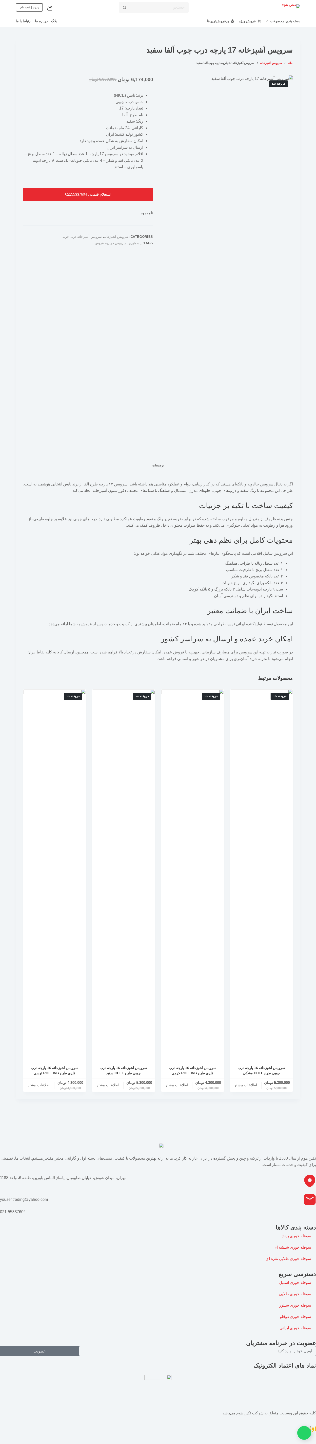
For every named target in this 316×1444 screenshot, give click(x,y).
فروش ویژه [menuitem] (247, 21)
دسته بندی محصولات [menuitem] (285, 21)
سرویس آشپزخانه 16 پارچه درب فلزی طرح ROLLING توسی (54, 1070)
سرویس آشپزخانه (116, 237)
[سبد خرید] (50, 8)
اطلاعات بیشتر (245, 1085)
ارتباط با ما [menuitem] (24, 21)
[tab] (158, 465)
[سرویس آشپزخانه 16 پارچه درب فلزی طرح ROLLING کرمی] (192, 874)
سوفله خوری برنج (296, 1236)
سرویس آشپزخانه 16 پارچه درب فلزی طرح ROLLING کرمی (192, 1070)
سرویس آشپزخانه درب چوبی (82, 237)
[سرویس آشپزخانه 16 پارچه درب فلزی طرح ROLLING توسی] (54, 874)
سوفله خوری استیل (295, 1282)
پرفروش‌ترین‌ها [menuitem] (218, 21)
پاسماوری (134, 243)
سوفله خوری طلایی (295, 1294)
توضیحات (158, 465)
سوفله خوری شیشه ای (292, 1247)
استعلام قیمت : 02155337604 (88, 194)
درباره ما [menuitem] (41, 21)
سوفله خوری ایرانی (295, 1328)
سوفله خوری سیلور (295, 1305)
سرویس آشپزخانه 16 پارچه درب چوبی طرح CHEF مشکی (261, 1070)
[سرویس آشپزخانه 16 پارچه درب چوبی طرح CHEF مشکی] (261, 874)
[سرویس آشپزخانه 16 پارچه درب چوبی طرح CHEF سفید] (123, 874)
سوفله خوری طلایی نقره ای (288, 1259)
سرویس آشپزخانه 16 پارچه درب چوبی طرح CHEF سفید (123, 1070)
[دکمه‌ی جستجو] (124, 7)
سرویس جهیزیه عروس (110, 243)
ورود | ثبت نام (29, 7)
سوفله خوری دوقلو (295, 1316)
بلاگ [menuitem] (54, 21)
